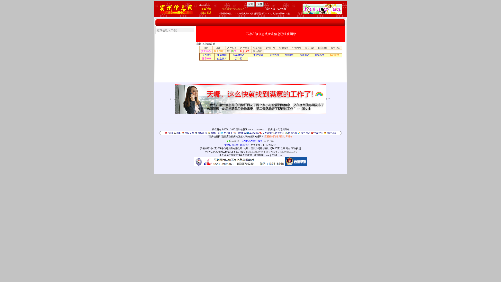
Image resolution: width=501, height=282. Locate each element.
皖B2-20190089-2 (256, 151)
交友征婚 (257, 47)
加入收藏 (281, 8)
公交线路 (274, 55)
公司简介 (285, 148)
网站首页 (257, 51)
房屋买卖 (189, 133)
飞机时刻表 (257, 55)
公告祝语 (335, 47)
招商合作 (322, 47)
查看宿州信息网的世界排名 (278, 136)
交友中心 (206, 51)
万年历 (238, 58)
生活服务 (283, 47)
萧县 (203, 9)
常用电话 (304, 55)
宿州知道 (331, 133)
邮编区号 (319, 55)
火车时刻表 (239, 55)
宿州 (232, 51)
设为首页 (270, 8)
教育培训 (309, 47)
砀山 (203, 12)
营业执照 (296, 148)
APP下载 (269, 140)
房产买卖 (232, 47)
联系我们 (244, 145)
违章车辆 (207, 58)
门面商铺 (241, 133)
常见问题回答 (231, 145)
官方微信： (246, 140)
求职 (218, 47)
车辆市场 (296, 47)
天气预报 (207, 55)
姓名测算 (222, 58)
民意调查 (245, 51)
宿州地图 (289, 55)
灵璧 (209, 9)
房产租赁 (245, 47)
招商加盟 (292, 133)
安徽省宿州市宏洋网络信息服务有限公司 (221, 148)
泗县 (209, 12)
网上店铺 (218, 51)
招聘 (206, 47)
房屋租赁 (202, 133)
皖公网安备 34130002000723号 (281, 151)
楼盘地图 (222, 55)
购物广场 (270, 47)
